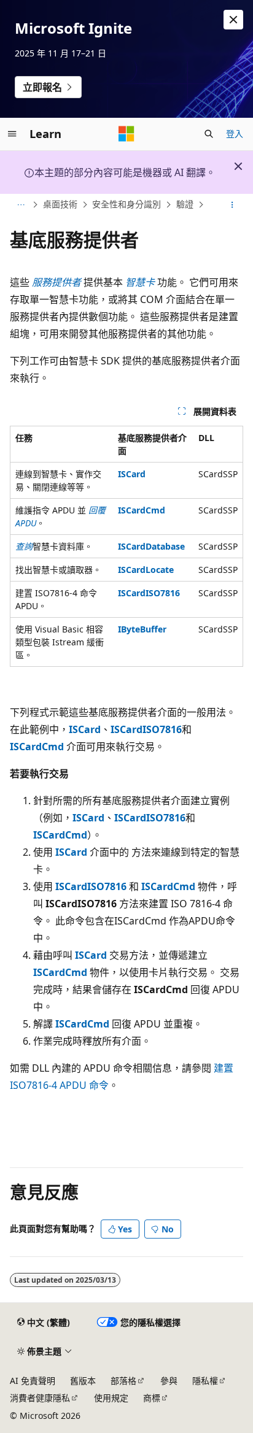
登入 (234, 133)
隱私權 (205, 1380)
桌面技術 (60, 204)
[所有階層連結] (20, 205)
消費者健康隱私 (40, 1398)
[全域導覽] (12, 134)
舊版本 (83, 1380)
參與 (168, 1380)
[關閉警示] (233, 19)
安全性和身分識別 (126, 204)
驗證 (184, 204)
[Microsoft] (126, 134)
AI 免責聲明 (32, 1380)
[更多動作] (232, 205)
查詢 (24, 546)
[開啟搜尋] (209, 134)
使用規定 (111, 1398)
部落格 (123, 1380)
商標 (151, 1398)
